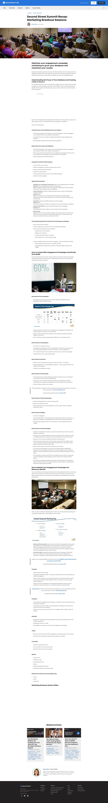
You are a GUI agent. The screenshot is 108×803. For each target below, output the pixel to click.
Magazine (67, 752)
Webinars (27, 8)
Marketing (37, 756)
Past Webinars (31, 756)
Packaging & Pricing (32, 758)
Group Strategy (34, 755)
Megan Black (34, 24)
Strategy (34, 759)
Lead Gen (40, 755)
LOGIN (93, 2)
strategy (38, 751)
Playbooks (20, 8)
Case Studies (12, 8)
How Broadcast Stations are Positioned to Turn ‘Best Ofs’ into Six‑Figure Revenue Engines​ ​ (34, 743)
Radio (39, 754)
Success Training (36, 8)
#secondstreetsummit (59, 390)
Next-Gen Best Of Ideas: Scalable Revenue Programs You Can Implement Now (71, 742)
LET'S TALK (101, 2)
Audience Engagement (32, 754)
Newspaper (77, 752)
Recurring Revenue (31, 751)
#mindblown (62, 559)
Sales (29, 759)
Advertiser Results (51, 749)
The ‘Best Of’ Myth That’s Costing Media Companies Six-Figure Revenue (53, 741)
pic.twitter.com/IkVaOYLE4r (54, 561)
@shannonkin (35, 589)
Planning (39, 758)
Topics (4, 8)
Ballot (57, 749)
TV (28, 755)
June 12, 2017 (62, 393)
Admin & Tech (68, 751)
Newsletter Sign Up (84, 2)
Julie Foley (31, 749)
